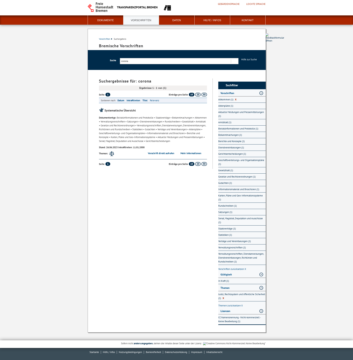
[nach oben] (341, 348)
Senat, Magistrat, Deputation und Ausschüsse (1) (240, 220)
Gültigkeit (226, 274)
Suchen (234, 61)
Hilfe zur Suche (249, 59)
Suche (113, 60)
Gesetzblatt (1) (225, 170)
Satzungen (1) (225, 212)
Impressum (196, 352)
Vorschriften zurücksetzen (232, 269)
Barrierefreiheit (153, 352)
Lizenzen (225, 311)
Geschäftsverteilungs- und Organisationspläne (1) (241, 162)
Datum (120, 100)
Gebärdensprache (229, 4)
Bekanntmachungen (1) (230, 135)
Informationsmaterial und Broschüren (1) (238, 189)
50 (204, 94)
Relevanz (154, 100)
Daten (176, 20)
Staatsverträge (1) (227, 228)
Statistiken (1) (225, 234)
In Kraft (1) (223, 280)
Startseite (94, 352)
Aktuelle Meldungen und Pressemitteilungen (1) (241, 114)
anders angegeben (143, 343)
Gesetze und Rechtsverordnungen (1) (237, 176)
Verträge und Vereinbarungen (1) (234, 241)
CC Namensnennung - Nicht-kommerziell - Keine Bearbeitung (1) (239, 319)
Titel (145, 100)
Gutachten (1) (225, 183)
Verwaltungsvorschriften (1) (232, 247)
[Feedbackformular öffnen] (270, 48)
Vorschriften (141, 20)
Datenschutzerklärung (176, 352)
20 (198, 94)
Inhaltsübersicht (214, 352)
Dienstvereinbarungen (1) (231, 147)
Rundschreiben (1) (227, 205)
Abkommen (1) (227, 99)
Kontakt (248, 20)
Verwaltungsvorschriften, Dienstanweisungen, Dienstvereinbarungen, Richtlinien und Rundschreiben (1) (241, 257)
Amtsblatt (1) (224, 122)
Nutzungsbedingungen (130, 352)
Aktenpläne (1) (225, 105)
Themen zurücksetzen (230, 305)
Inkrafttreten (133, 100)
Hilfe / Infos (212, 20)
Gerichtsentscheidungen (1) (232, 153)
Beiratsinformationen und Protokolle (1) (238, 128)
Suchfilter (232, 85)
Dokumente (105, 20)
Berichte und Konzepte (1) (231, 141)
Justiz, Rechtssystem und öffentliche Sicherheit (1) (241, 296)
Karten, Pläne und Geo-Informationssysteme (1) (240, 197)
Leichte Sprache (256, 4)
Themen (225, 288)
